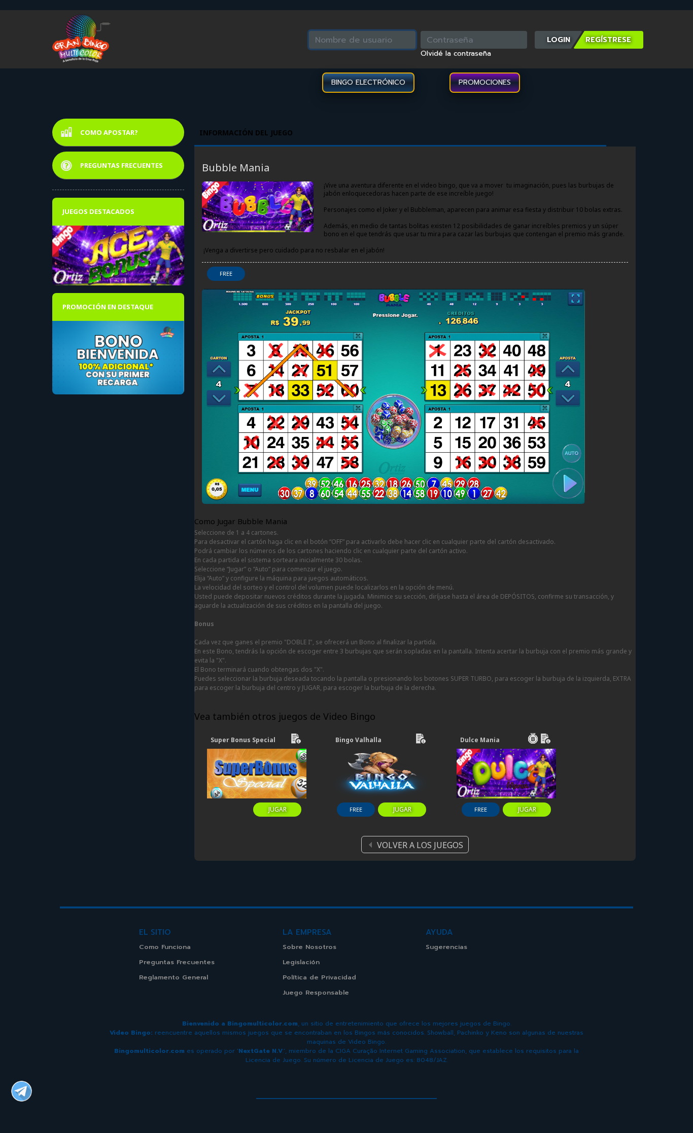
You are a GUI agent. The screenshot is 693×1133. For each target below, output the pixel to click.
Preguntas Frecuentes (121, 165)
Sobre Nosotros (309, 947)
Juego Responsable (316, 992)
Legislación (301, 962)
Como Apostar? (109, 132)
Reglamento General (173, 977)
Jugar (277, 809)
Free (226, 273)
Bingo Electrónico (368, 82)
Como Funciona (165, 947)
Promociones (485, 82)
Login (558, 39)
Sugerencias (446, 947)
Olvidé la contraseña (456, 54)
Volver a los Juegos (420, 845)
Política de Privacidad (319, 977)
